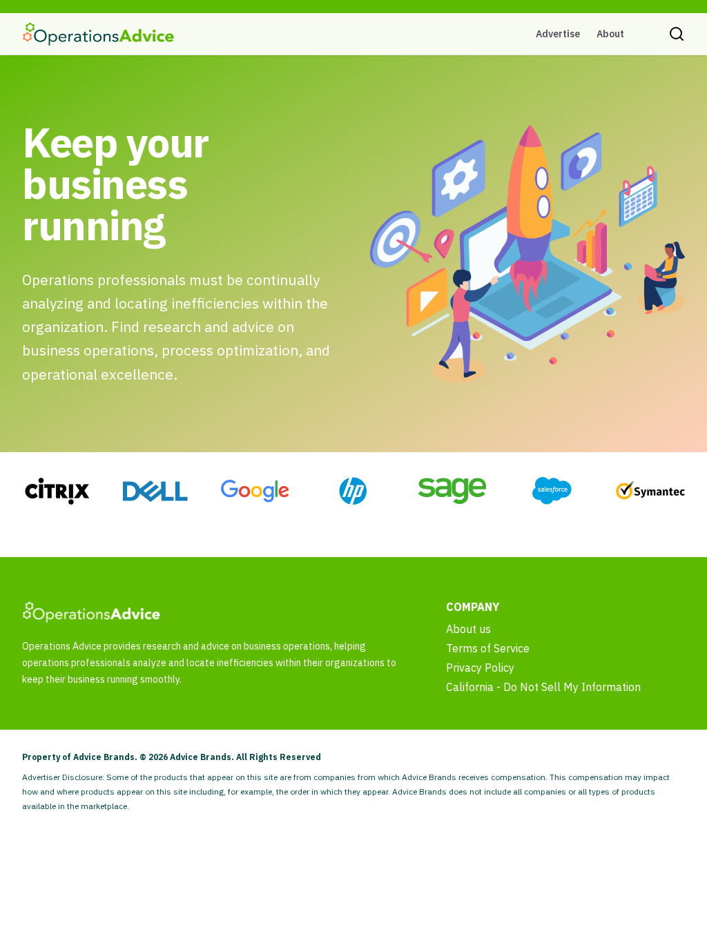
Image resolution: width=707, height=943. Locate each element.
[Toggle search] (676, 34)
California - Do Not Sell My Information (543, 686)
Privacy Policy (480, 667)
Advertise (558, 34)
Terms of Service (488, 648)
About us (468, 628)
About (610, 34)
